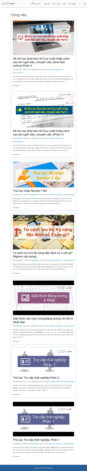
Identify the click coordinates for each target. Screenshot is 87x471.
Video (64, 4)
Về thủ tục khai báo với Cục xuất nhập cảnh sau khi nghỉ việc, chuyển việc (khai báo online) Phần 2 (41, 62)
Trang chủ (47, 4)
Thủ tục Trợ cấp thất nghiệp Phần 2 (36, 377)
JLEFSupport (18, 69)
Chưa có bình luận (18, 72)
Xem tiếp (16, 85)
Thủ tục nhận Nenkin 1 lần (30, 190)
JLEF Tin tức (56, 4)
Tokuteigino (72, 4)
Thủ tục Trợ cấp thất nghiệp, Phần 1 (36, 439)
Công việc (52, 69)
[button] (41, 4)
